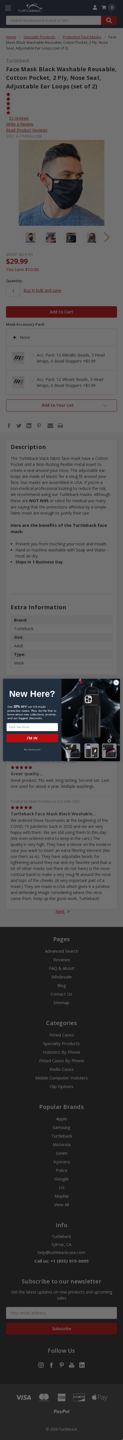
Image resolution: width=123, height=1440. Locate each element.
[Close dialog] (116, 682)
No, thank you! (32, 749)
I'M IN (32, 738)
